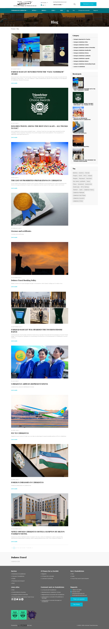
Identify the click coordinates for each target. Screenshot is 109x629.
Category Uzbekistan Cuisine (81, 44)
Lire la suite (14, 83)
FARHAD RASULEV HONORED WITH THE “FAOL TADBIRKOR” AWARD (37, 73)
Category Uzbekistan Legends (81, 58)
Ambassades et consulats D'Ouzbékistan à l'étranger (52, 598)
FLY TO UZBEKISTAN (20, 433)
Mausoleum (82, 178)
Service (44, 10)
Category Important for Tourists (82, 39)
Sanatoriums (88, 184)
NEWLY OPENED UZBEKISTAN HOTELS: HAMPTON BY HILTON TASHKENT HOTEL (38, 533)
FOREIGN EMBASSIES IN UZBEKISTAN (27, 482)
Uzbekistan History (89, 189)
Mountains (89, 178)
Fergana (75, 175)
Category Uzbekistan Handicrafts (82, 50)
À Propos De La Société (83, 10)
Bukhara (75, 172)
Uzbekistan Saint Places (79, 195)
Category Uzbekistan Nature (81, 61)
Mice (61, 10)
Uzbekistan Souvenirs (78, 198)
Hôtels (34, 10)
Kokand (90, 175)
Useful (80, 189)
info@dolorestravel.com (78, 593)
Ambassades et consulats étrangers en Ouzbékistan (52, 601)
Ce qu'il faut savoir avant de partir (80, 578)
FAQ (74, 10)
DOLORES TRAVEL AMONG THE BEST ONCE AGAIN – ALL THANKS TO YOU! (39, 127)
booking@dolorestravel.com (59, 2)
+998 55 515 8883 (57, 4)
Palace (74, 184)
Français (44, 2)
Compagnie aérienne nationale (20, 594)
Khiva (85, 175)
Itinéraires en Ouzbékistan (18, 10)
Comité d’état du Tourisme (19, 592)
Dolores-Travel (76, 591)
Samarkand (81, 184)
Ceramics (81, 172)
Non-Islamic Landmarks (79, 181)
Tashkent (75, 189)
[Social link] (12, 599)
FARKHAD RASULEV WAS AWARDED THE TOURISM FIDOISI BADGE (36, 331)
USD (43, 5)
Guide (53, 10)
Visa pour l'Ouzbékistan (18, 576)
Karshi (80, 175)
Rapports (95, 10)
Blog (68, 10)
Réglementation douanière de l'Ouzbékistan (53, 594)
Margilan (75, 178)
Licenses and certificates (21, 231)
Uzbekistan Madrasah (78, 192)
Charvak (87, 172)
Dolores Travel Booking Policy (23, 280)
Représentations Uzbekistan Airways (51, 592)
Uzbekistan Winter (78, 201)
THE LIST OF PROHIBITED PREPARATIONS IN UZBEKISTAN (36, 180)
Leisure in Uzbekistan (79, 66)
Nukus (88, 181)
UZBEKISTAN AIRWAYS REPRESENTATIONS (29, 384)
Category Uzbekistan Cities (81, 42)
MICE (13, 583)
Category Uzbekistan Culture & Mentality (84, 47)
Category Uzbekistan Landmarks (82, 55)
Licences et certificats (47, 578)
